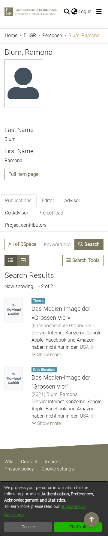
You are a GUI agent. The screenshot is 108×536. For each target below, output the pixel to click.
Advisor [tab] (72, 200)
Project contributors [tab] (25, 225)
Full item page (23, 174)
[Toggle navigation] (99, 11)
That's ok (78, 526)
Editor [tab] (48, 200)
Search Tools (85, 260)
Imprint (52, 462)
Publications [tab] (18, 200)
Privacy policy (19, 469)
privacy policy (73, 506)
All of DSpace (22, 244)
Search (91, 244)
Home (11, 35)
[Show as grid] (23, 260)
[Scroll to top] (91, 519)
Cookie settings (57, 469)
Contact (29, 462)
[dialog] (54, 509)
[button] (46, 355)
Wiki (9, 462)
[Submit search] (66, 11)
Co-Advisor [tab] (16, 213)
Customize (14, 514)
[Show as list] (10, 260)
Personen (52, 35)
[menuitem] (74, 11)
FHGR (30, 35)
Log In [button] (85, 11)
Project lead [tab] (50, 213)
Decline (28, 526)
